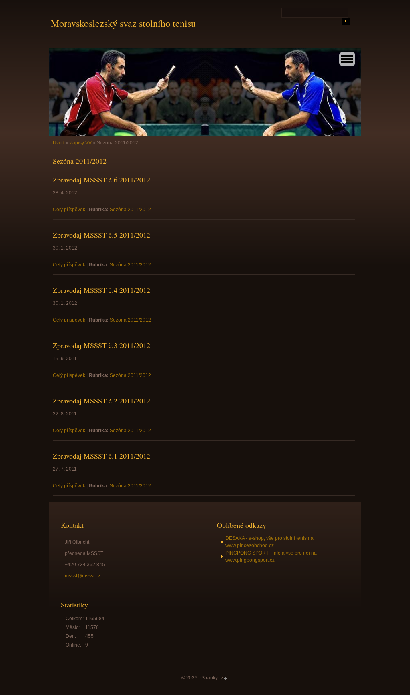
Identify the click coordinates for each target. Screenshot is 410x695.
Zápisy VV (81, 143)
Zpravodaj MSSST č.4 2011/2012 (101, 290)
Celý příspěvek (69, 209)
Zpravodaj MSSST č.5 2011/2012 (101, 235)
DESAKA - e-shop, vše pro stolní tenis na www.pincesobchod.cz (269, 541)
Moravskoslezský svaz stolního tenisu (123, 23)
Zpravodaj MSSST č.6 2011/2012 (101, 179)
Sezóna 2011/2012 (130, 209)
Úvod (58, 143)
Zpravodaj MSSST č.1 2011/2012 (101, 456)
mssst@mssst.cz (82, 576)
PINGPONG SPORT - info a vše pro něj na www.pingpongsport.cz (271, 556)
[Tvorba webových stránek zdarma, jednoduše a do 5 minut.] (226, 678)
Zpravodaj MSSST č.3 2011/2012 (101, 345)
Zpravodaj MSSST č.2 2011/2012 (101, 400)
